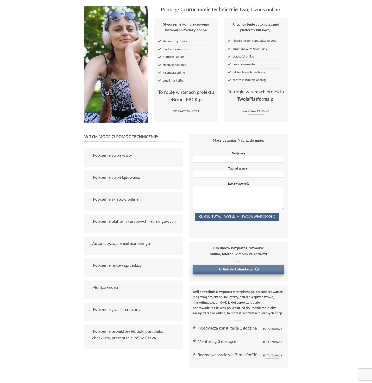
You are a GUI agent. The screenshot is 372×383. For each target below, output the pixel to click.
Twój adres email (238, 168)
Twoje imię (238, 153)
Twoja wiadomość (238, 183)
